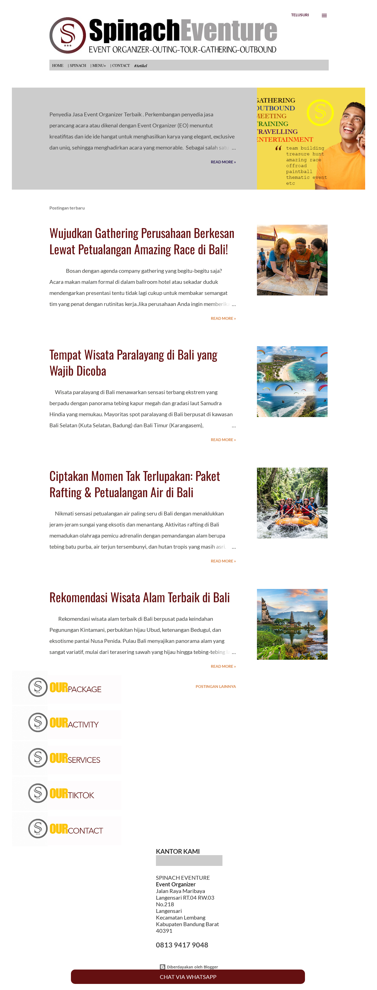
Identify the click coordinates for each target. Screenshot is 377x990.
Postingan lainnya (216, 686)
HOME (57, 65)
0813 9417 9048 (182, 945)
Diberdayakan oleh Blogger (192, 967)
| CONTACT (120, 65)
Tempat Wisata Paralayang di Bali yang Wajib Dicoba (133, 362)
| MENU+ (98, 65)
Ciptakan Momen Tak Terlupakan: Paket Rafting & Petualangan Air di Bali (134, 484)
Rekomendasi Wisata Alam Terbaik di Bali (139, 597)
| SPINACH (77, 65)
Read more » (223, 161)
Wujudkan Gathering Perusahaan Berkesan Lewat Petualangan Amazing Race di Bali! (141, 241)
